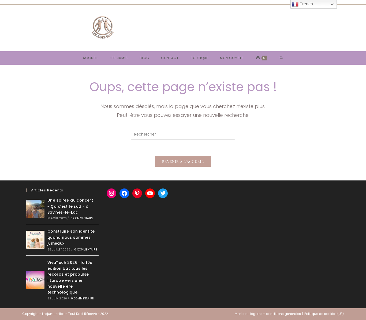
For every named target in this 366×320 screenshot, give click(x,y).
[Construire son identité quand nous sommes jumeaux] (35, 240)
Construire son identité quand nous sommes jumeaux (71, 237)
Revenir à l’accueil (183, 161)
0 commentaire (82, 218)
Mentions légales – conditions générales (268, 313)
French (305, 4)
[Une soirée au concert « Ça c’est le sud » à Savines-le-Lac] (35, 209)
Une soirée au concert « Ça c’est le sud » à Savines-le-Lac (70, 206)
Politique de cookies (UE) (324, 313)
